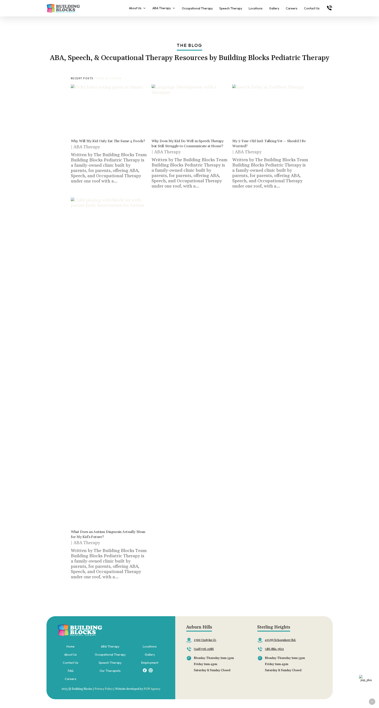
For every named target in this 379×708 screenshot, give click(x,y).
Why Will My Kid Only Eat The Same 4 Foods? (108, 141)
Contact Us (70, 663)
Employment (149, 663)
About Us (70, 655)
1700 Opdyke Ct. (205, 640)
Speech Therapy (110, 663)
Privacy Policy (104, 689)
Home (70, 646)
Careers (70, 679)
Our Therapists (110, 671)
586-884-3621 (274, 649)
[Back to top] (372, 702)
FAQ (70, 671)
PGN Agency (152, 689)
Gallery (150, 655)
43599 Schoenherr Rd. (280, 640)
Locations (150, 646)
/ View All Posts (107, 78)
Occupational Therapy (110, 655)
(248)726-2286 (204, 649)
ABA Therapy (86, 147)
